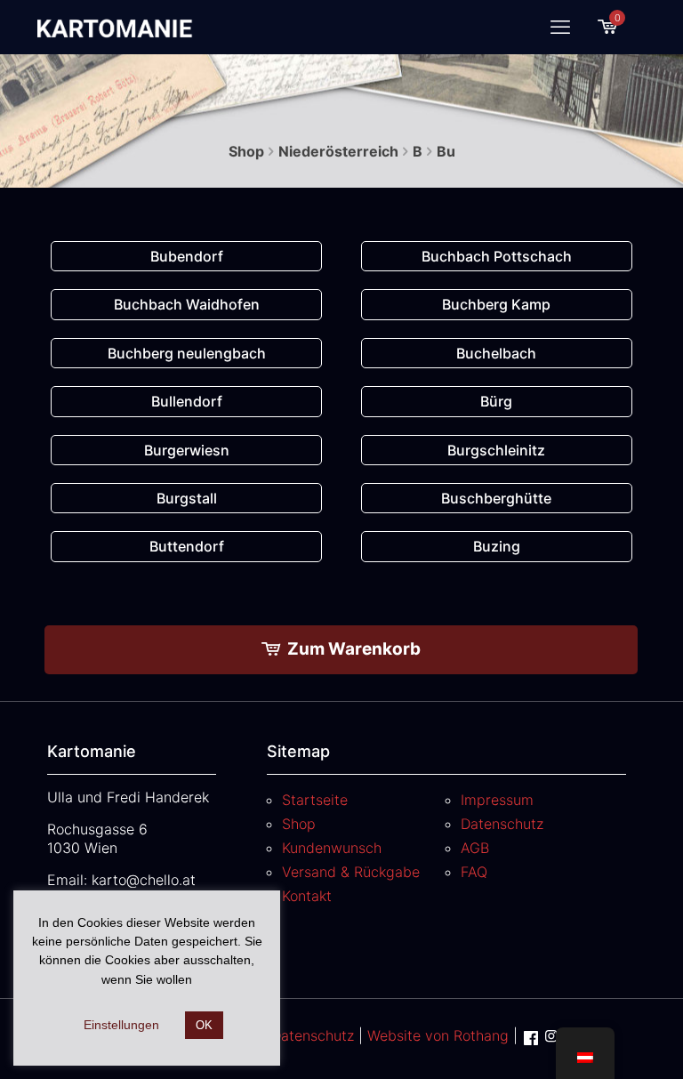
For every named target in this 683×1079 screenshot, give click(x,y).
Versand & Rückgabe (351, 872)
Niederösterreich (338, 151)
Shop (246, 151)
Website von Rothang (438, 1035)
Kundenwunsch (332, 848)
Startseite (315, 800)
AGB (475, 848)
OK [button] (204, 1025)
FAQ (474, 872)
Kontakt (307, 896)
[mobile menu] (560, 27)
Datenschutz (502, 824)
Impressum (497, 800)
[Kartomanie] (118, 26)
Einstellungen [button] (121, 1025)
